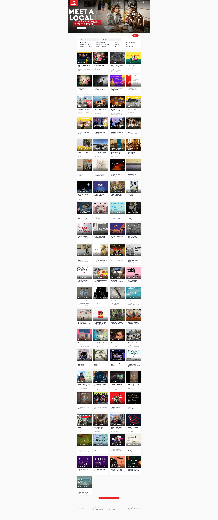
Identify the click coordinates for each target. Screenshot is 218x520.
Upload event (111, 507)
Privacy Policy (111, 511)
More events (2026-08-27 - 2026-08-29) (108, 497)
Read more (80, 27)
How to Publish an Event (113, 512)
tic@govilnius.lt (95, 511)
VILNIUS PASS (118, 2)
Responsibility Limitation (113, 509)
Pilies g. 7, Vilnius (95, 509)
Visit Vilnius (137, 2)
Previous (147, 27)
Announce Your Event (128, 2)
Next (147, 24)
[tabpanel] (109, 16)
